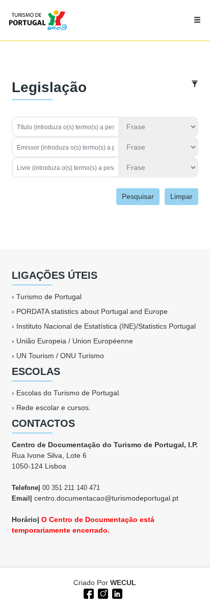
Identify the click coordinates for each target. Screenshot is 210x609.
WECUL (123, 582)
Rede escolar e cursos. (53, 407)
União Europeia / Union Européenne (74, 341)
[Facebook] (88, 593)
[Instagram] (102, 593)
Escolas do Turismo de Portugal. (68, 393)
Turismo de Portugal (49, 297)
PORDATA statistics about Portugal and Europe (92, 311)
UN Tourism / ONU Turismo (60, 356)
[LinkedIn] (116, 593)
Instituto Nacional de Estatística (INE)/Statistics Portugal (106, 326)
